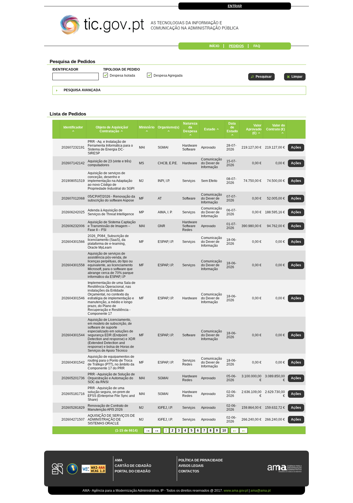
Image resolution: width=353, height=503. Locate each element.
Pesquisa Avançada (82, 90)
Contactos (188, 471)
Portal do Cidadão (132, 471)
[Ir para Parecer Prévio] (176, 26)
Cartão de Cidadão (133, 466)
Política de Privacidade (200, 460)
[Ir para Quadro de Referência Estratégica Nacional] (57, 469)
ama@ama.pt (260, 491)
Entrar (235, 6)
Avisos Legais (191, 466)
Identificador (65, 69)
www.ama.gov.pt (236, 491)
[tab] (179, 90)
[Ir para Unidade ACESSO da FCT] (72, 469)
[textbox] (75, 76)
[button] (261, 76)
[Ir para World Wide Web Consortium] (94, 469)
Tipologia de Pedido (121, 69)
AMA (118, 460)
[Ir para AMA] (285, 469)
